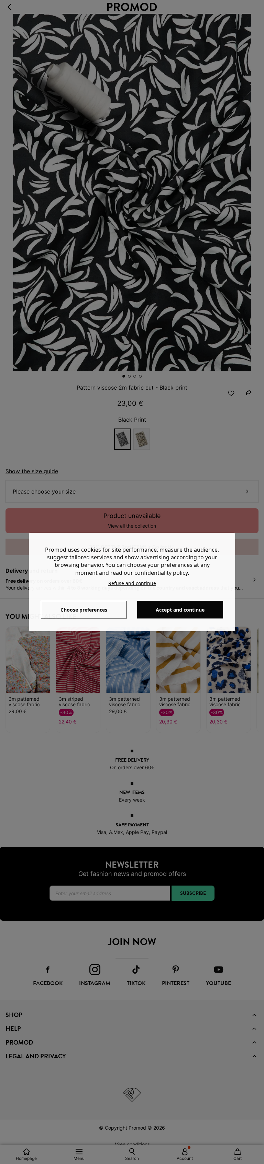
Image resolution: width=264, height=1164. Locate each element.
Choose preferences (83, 609)
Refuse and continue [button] (132, 583)
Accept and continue (180, 609)
